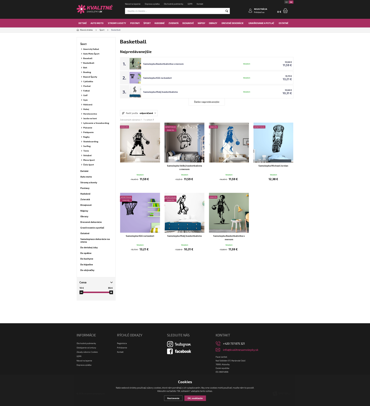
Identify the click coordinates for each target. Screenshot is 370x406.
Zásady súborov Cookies (87, 352)
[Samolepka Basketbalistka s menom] (229, 213)
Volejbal (87, 155)
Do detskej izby (89, 247)
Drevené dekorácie (233, 23)
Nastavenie (173, 398)
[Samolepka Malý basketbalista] (185, 213)
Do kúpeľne (86, 264)
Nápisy (201, 23)
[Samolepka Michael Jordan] (273, 142)
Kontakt (200, 4)
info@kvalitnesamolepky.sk (240, 349)
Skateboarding (90, 141)
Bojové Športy (90, 77)
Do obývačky (87, 270)
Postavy (135, 23)
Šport (147, 23)
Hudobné (160, 23)
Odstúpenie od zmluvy (86, 347)
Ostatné (283, 23)
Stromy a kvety (117, 23)
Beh (85, 67)
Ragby (86, 137)
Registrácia (122, 343)
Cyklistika (88, 81)
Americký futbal (91, 49)
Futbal (86, 90)
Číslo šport (88, 164)
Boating (87, 72)
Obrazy (213, 23)
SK (291, 2)
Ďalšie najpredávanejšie (206, 101)
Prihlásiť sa (259, 12)
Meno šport (89, 160)
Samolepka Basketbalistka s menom (163, 63)
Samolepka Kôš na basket (157, 77)
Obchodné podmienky (173, 4)
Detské (82, 23)
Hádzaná (87, 104)
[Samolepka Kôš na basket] (140, 213)
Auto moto (97, 23)
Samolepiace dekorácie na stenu (95, 240)
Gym (85, 100)
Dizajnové (188, 23)
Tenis (86, 150)
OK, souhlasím (195, 398)
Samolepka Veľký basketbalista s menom (184, 167)
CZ (286, 2)
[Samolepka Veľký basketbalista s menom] (185, 142)
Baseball (87, 58)
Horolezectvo (90, 114)
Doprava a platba (152, 4)
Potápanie (88, 132)
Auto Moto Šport (91, 53)
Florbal (87, 86)
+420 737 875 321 (234, 343)
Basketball (88, 63)
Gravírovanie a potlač (261, 23)
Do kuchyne (86, 258)
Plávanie (87, 127)
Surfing (87, 146)
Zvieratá (173, 23)
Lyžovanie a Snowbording (96, 123)
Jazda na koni (90, 118)
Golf (85, 95)
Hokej (86, 109)
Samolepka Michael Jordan (273, 165)
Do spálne (85, 253)
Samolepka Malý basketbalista (160, 91)
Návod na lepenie (132, 4)
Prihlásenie (122, 347)
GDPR (190, 4)
